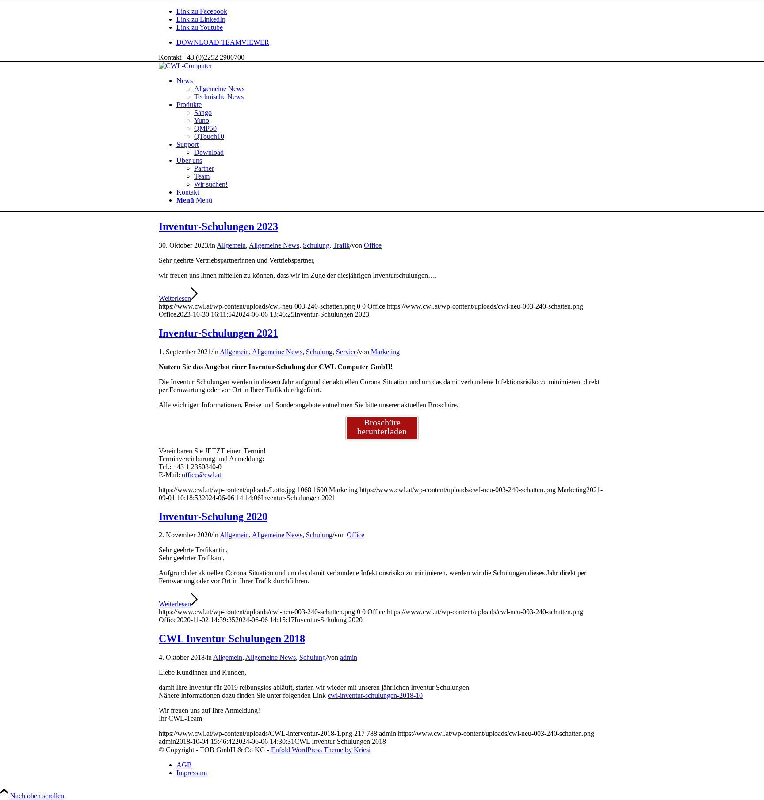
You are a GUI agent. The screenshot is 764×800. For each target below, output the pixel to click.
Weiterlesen (175, 298)
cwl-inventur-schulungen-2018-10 (375, 695)
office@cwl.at (201, 474)
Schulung (316, 245)
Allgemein (231, 245)
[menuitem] (390, 42)
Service (346, 352)
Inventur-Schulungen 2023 (218, 226)
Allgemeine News (274, 245)
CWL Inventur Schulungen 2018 (232, 638)
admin (348, 657)
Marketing (385, 352)
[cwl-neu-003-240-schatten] (185, 65)
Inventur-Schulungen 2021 (218, 333)
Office (373, 245)
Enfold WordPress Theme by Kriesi (321, 750)
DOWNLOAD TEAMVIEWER (222, 42)
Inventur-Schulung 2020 (213, 516)
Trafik (341, 245)
